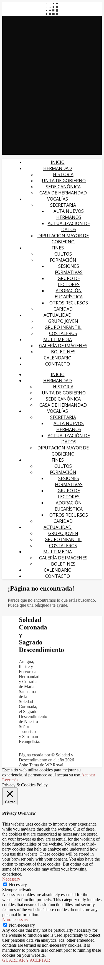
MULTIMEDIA (57, 339)
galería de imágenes (63, 345)
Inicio (58, 162)
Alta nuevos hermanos (69, 214)
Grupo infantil (63, 327)
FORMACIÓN (63, 260)
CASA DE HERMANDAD (63, 193)
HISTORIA (63, 174)
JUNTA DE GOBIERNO (63, 181)
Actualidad (58, 315)
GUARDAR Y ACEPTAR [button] (26, 960)
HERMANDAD (57, 168)
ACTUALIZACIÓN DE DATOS (69, 226)
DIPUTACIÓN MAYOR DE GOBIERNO (63, 238)
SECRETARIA (63, 205)
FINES (58, 248)
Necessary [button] (11, 879)
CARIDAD (63, 309)
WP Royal (54, 764)
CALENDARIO (58, 358)
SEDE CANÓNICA (63, 187)
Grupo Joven (63, 321)
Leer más (10, 780)
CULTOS (63, 254)
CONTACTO (57, 364)
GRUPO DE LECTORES (69, 281)
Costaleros (63, 333)
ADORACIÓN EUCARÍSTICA (69, 294)
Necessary (18, 884)
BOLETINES (63, 352)
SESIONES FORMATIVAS (69, 269)
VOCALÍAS (57, 199)
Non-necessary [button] (15, 919)
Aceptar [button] (88, 774)
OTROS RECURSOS (68, 303)
